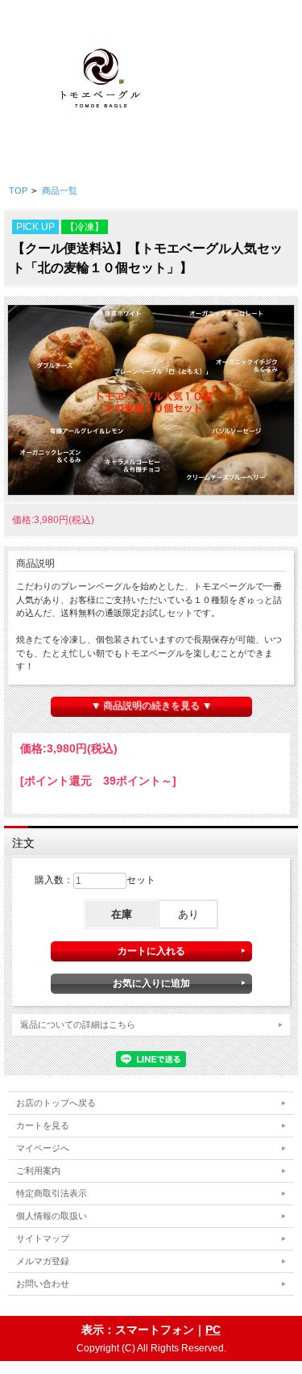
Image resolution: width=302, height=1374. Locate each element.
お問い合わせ (42, 1283)
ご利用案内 (38, 1170)
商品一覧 (59, 190)
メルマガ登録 (42, 1261)
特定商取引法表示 (51, 1193)
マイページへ (42, 1148)
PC (213, 1329)
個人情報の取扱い (51, 1216)
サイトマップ (42, 1238)
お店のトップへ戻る (56, 1103)
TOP (18, 190)
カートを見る (42, 1125)
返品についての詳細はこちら (77, 1024)
